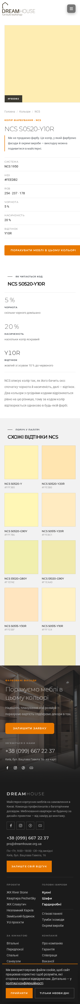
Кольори (24, 111)
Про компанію (52, 943)
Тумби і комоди (53, 919)
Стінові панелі (52, 913)
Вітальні (13, 943)
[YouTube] (31, 768)
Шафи (47, 898)
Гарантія (48, 949)
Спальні (12, 955)
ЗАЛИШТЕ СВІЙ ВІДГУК (29, 866)
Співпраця (49, 955)
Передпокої (15, 949)
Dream (26, 794)
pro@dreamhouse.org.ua (24, 844)
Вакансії (48, 961)
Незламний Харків (20, 910)
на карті (51, 759)
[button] (71, 8)
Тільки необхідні (54, 993)
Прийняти (19, 993)
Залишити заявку (29, 728)
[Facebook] (7, 768)
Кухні (46, 892)
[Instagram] (15, 768)
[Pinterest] (23, 768)
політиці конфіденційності (24, 983)
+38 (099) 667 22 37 (30, 751)
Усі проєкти (15, 922)
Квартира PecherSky (21, 898)
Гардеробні (51, 904)
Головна (9, 111)
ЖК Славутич (16, 904)
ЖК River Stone (17, 892)
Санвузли (14, 961)
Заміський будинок (21, 916)
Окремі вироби (53, 925)
